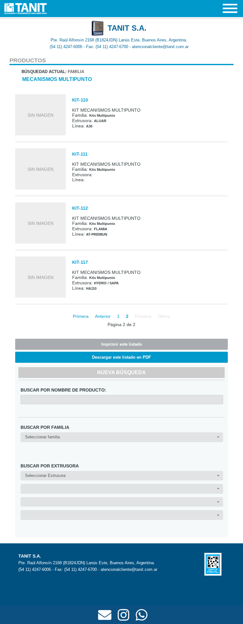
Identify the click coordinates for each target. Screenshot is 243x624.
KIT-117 (80, 262)
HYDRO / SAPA (106, 283)
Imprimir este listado (121, 344)
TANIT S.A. (127, 28)
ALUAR (100, 121)
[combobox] (122, 437)
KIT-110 (80, 99)
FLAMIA (100, 229)
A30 (89, 126)
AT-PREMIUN (96, 234)
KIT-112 (80, 208)
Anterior (103, 316)
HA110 (91, 288)
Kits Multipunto (102, 115)
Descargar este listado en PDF (121, 357)
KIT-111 (80, 154)
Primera (81, 316)
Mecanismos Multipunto (57, 79)
